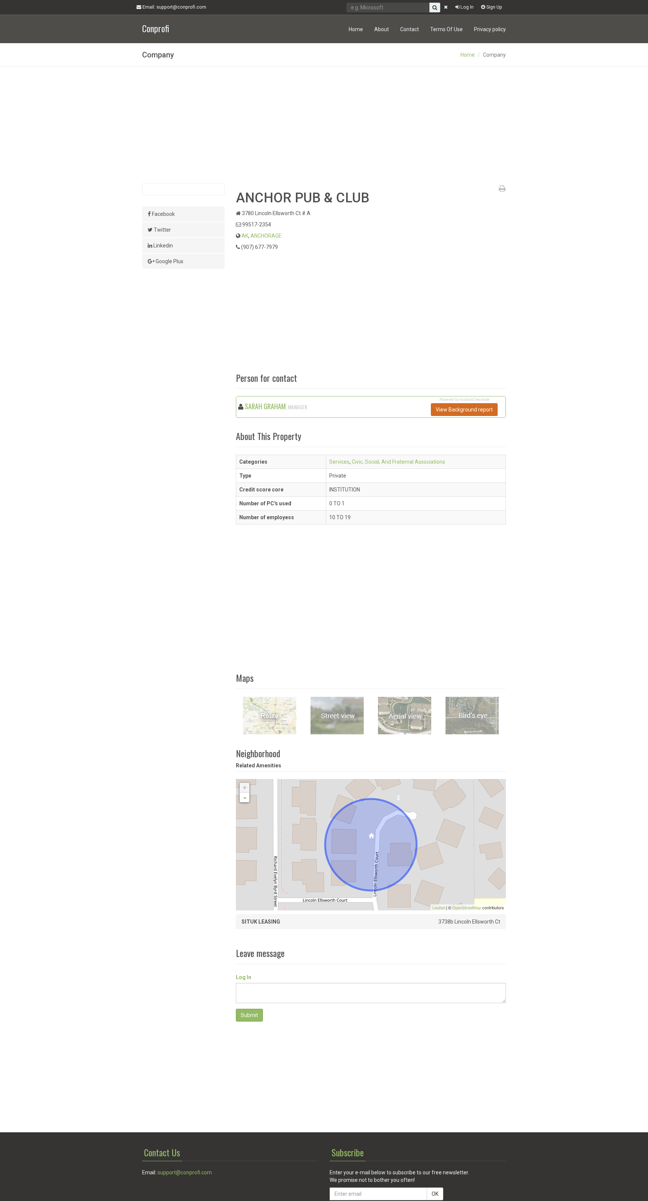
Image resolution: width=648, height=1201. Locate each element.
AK (245, 236)
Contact (409, 29)
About (381, 29)
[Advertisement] (324, 125)
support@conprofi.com (185, 1172)
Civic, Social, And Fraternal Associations (398, 462)
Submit (249, 1015)
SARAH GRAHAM (265, 406)
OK (435, 1194)
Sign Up (493, 7)
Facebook (163, 214)
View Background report (464, 410)
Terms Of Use (446, 29)
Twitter (162, 230)
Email (173, 7)
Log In (466, 7)
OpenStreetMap (466, 907)
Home (356, 29)
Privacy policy (490, 29)
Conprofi (155, 27)
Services (339, 462)
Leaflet (438, 907)
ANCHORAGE (266, 236)
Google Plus (168, 261)
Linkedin (162, 246)
